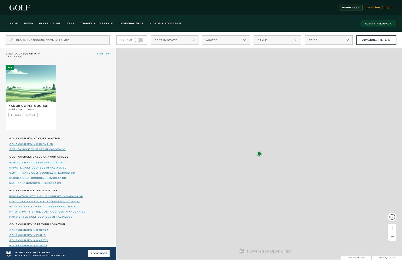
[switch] (139, 40)
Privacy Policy (387, 258)
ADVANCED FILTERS (376, 40)
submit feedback (378, 24)
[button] (259, 154)
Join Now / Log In (380, 7)
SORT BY (103, 54)
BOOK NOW (99, 253)
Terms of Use (356, 258)
